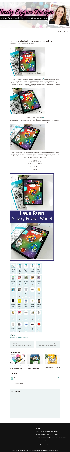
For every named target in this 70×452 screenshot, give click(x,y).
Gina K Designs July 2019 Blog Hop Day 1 (44, 444)
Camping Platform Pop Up (33, 368)
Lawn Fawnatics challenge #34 (40, 78)
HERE (43, 117)
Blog (8, 32)
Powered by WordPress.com (53, 450)
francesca (16, 377)
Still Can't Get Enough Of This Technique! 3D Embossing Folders (48, 440)
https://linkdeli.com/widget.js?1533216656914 (19, 337)
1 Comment (32, 43)
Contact (49, 32)
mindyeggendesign (13, 43)
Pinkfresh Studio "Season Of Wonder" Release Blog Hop (47, 431)
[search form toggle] (67, 32)
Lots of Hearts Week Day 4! (16, 368)
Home (3, 32)
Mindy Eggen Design (21, 450)
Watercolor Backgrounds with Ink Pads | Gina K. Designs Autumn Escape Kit (51, 437)
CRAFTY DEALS (21, 32)
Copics (14, 365)
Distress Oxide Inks (12, 37)
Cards (10, 365)
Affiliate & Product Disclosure (31, 32)
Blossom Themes (40, 450)
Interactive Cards (19, 37)
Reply (59, 377)
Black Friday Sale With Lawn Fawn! (52, 367)
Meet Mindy (13, 32)
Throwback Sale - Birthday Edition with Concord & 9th (47, 434)
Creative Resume (42, 32)
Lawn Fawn (25, 37)
